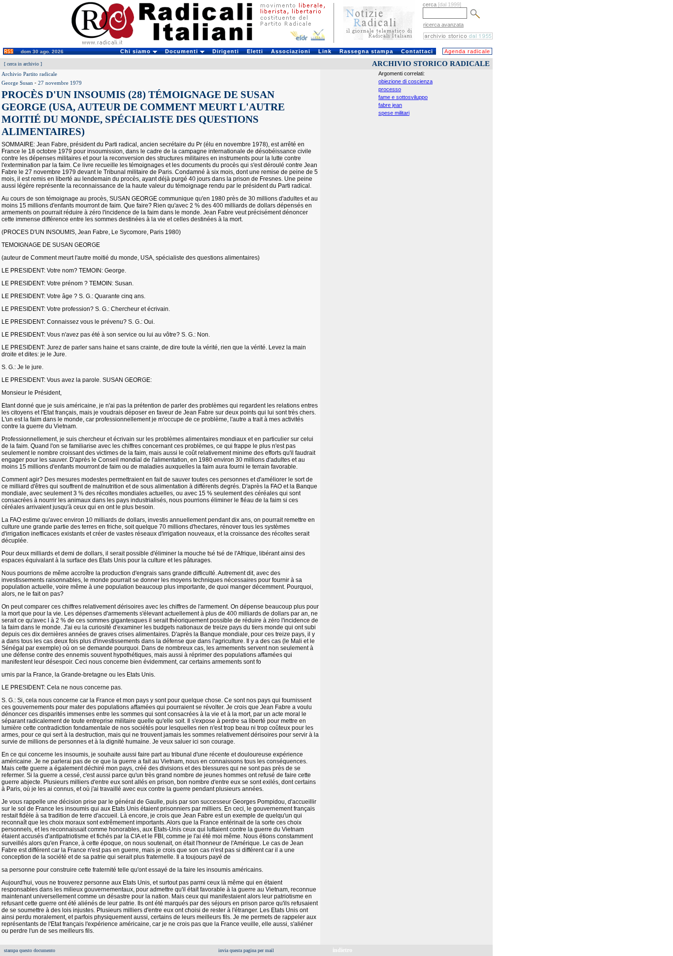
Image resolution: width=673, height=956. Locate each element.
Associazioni (290, 51)
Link (325, 51)
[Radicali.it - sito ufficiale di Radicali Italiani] (168, 44)
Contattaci (417, 51)
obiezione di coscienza (405, 81)
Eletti (255, 51)
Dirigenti (225, 51)
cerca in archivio (23, 64)
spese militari (393, 113)
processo (389, 89)
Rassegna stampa (366, 51)
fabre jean (390, 105)
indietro (342, 950)
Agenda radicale (467, 51)
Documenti (182, 51)
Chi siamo (136, 51)
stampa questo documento (29, 950)
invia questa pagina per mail (246, 950)
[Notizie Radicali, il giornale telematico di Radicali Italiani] (379, 43)
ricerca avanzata (443, 25)
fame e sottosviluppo (403, 97)
